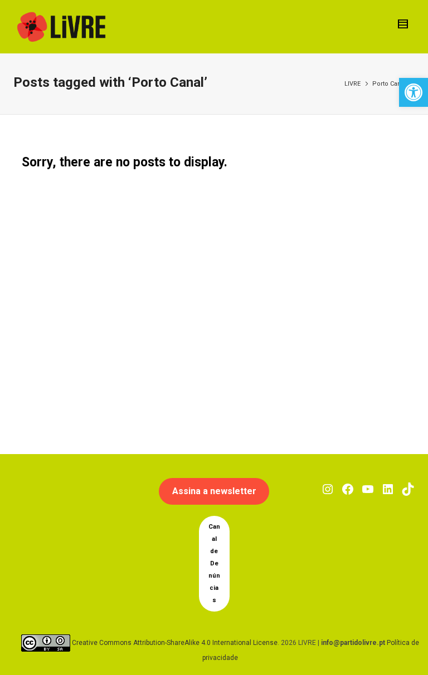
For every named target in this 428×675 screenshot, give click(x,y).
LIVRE (352, 83)
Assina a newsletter (214, 491)
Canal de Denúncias (214, 563)
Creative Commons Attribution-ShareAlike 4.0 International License (175, 643)
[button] (413, 92)
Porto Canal (389, 83)
